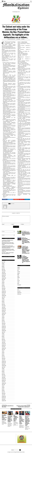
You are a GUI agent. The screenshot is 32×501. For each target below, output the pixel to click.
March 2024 (3, 304)
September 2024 (4, 295)
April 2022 (3, 337)
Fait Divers (18, 271)
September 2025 (4, 278)
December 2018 (4, 396)
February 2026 (3, 270)
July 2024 (3, 298)
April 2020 (3, 372)
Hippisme (18, 273)
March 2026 (3, 269)
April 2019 (3, 390)
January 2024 (3, 307)
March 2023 (3, 321)
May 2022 (3, 336)
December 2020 (4, 361)
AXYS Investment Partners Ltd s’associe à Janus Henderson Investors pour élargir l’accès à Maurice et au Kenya (26, 241)
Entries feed (18, 291)
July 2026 (3, 263)
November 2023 (4, 310)
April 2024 (3, 302)
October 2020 (3, 364)
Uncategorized (19, 284)
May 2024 (3, 301)
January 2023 (3, 324)
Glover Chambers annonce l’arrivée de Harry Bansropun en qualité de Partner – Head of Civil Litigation (21, 419)
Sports (18, 283)
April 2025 (3, 285)
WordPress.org (19, 294)
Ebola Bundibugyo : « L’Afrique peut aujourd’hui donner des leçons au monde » (16, 418)
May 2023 (3, 318)
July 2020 (3, 368)
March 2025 (3, 286)
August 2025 (3, 279)
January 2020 (3, 377)
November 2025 (4, 275)
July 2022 (3, 333)
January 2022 (3, 342)
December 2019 (4, 378)
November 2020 (4, 362)
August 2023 (3, 314)
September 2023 (4, 313)
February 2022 (3, 340)
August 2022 (3, 332)
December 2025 (4, 273)
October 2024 (3, 294)
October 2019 (3, 381)
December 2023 (4, 308)
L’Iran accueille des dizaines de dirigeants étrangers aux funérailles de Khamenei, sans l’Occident (10, 418)
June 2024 (3, 299)
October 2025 (3, 276)
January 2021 (3, 359)
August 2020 (3, 367)
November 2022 (4, 327)
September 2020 (4, 365)
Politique (18, 277)
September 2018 (4, 400)
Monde (18, 274)
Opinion (18, 276)
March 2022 (3, 339)
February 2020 (3, 375)
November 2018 (4, 397)
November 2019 (4, 380)
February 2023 (3, 323)
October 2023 (3, 311)
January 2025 (3, 289)
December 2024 (4, 291)
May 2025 (3, 283)
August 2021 (3, 349)
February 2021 (3, 358)
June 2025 (3, 282)
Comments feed (19, 292)
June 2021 (3, 352)
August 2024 (3, 297)
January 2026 (3, 272)
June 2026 (3, 264)
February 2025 (3, 288)
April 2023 (3, 320)
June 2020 (3, 370)
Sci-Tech (18, 280)
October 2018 (3, 399)
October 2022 (3, 329)
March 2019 (3, 391)
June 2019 (3, 387)
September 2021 (4, 348)
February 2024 (3, 305)
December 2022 (4, 326)
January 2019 (3, 394)
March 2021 (3, 356)
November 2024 (4, 292)
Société (18, 281)
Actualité (18, 267)
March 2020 (3, 374)
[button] (14, 231)
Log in (18, 289)
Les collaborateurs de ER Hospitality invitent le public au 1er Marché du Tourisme (26, 233)
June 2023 (3, 317)
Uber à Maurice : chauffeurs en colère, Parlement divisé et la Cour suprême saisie (8, 253)
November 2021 (4, 345)
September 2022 (4, 330)
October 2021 (3, 346)
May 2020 (3, 371)
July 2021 (3, 351)
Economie (18, 268)
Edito (18, 270)
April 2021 (3, 355)
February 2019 (3, 393)
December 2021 (4, 343)
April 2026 (3, 267)
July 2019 (3, 386)
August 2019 (3, 384)
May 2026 (3, 266)
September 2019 (4, 383)
